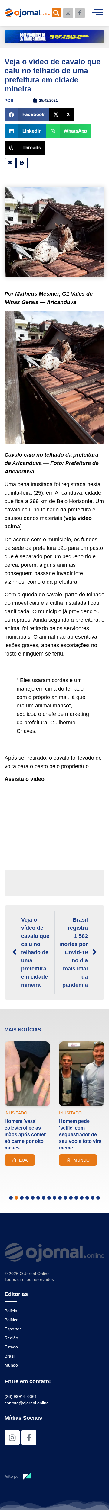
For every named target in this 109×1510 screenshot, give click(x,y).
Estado (11, 1347)
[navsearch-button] (56, 12)
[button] (27, 114)
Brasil (10, 1356)
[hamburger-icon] (97, 13)
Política (11, 1319)
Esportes (13, 1328)
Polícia (11, 1310)
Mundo (11, 1365)
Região (11, 1337)
